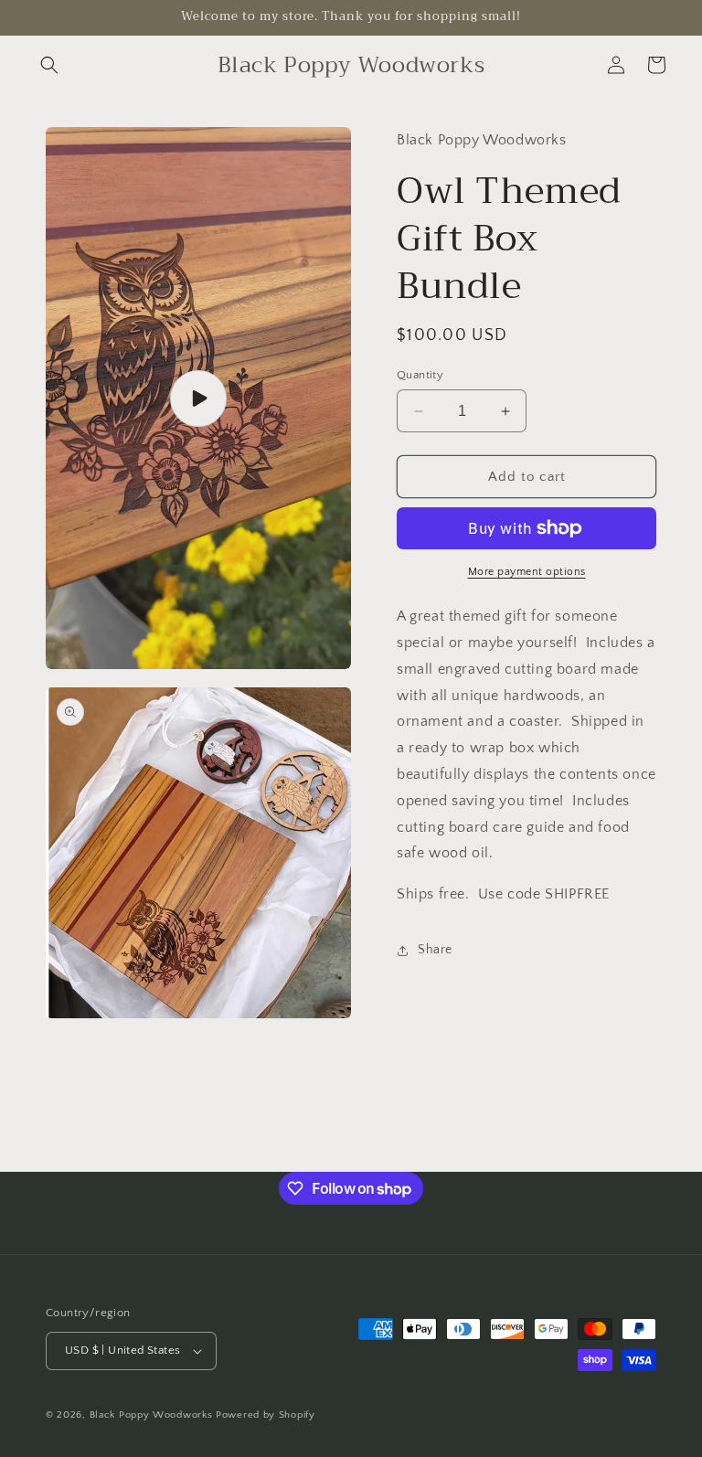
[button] (49, 65)
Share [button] (435, 949)
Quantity (420, 374)
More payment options (527, 572)
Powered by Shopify (265, 1414)
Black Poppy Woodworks (151, 1414)
